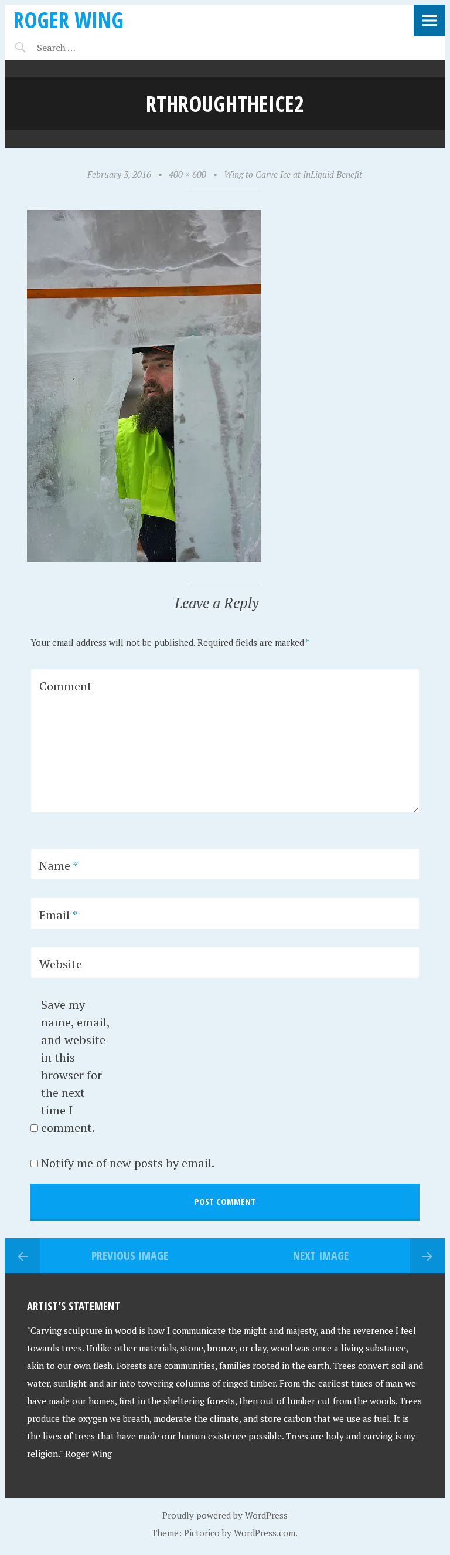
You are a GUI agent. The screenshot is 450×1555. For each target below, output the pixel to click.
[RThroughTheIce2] (144, 558)
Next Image (321, 1255)
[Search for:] (85, 47)
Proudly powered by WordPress (225, 1515)
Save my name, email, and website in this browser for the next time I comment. (75, 1066)
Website (60, 964)
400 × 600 (187, 174)
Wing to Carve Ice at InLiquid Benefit (293, 174)
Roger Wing (68, 20)
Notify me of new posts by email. (127, 1163)
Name (58, 865)
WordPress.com (264, 1533)
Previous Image (129, 1255)
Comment (65, 686)
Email (58, 915)
